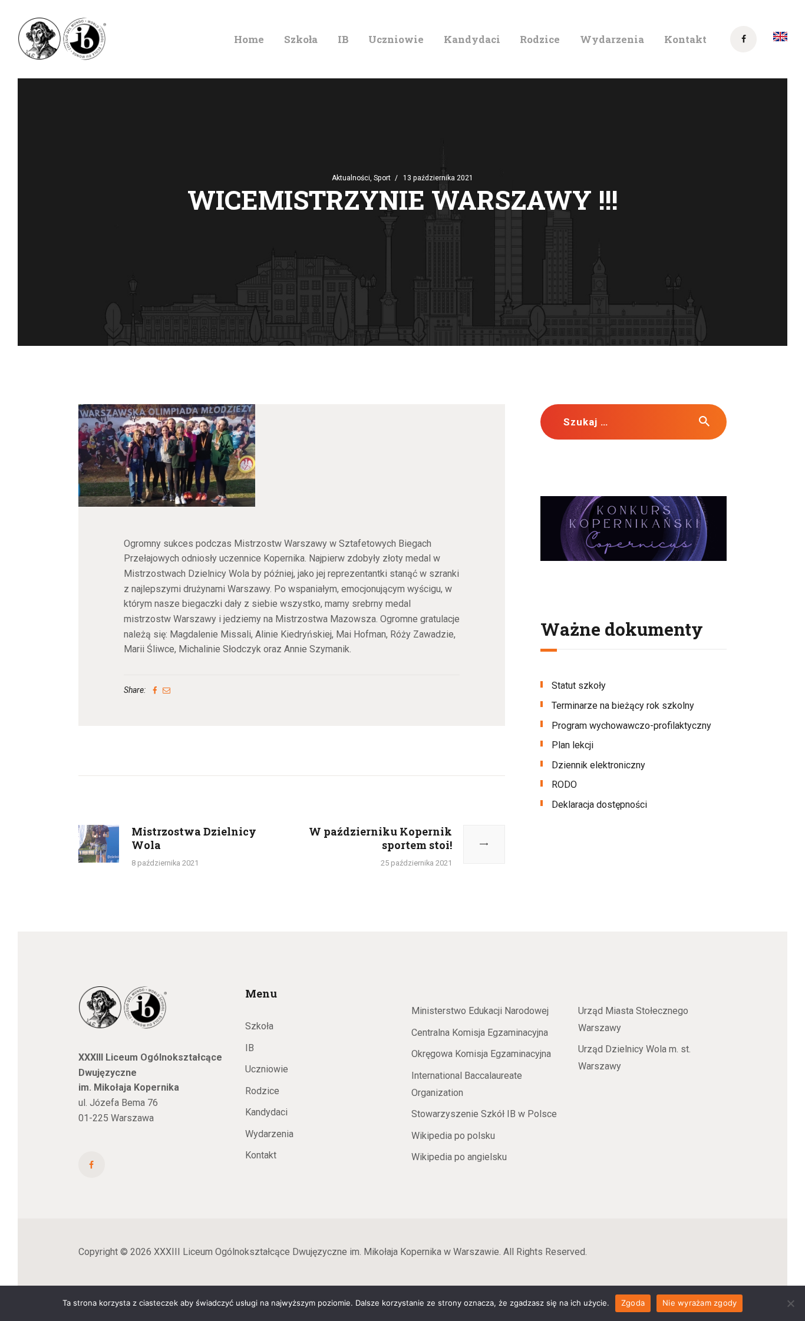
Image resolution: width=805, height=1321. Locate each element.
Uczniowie (266, 1069)
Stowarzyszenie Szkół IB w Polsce (484, 1113)
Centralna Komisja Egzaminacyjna (479, 1032)
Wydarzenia (269, 1134)
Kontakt (260, 1155)
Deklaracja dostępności (599, 804)
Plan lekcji (572, 745)
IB (249, 1048)
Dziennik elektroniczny (598, 765)
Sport (382, 178)
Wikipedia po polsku (453, 1135)
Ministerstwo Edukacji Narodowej (480, 1010)
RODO (564, 784)
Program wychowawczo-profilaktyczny (631, 725)
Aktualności (351, 178)
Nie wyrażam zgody (699, 1302)
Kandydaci (266, 1112)
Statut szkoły (579, 685)
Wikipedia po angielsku (459, 1157)
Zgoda (633, 1302)
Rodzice (262, 1091)
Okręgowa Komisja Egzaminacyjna (481, 1053)
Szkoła (259, 1026)
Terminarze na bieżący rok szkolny (623, 705)
